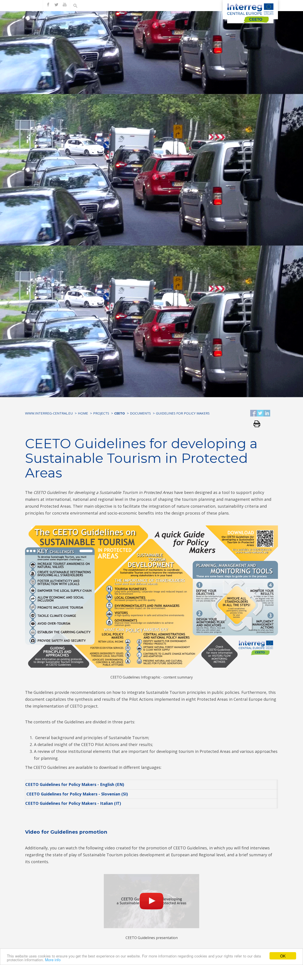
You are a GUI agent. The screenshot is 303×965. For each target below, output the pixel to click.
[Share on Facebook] (253, 413)
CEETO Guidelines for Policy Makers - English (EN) (74, 784)
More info (53, 959)
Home (83, 413)
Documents (140, 413)
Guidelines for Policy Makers (183, 413)
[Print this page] (255, 424)
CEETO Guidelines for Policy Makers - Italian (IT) (73, 803)
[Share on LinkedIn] (267, 413)
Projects (101, 413)
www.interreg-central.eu (49, 413)
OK (282, 956)
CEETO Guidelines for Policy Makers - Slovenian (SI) (77, 794)
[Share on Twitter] (260, 413)
